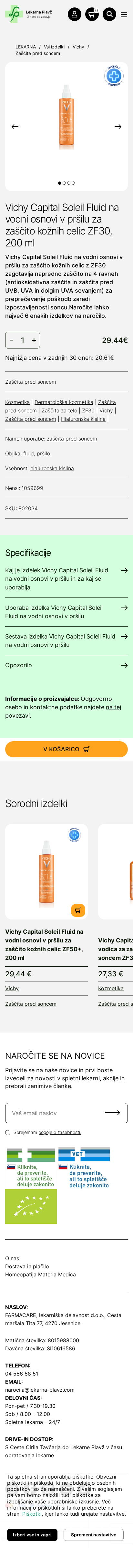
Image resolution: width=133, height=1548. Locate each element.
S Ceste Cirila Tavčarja (33, 1447)
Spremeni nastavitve (93, 1534)
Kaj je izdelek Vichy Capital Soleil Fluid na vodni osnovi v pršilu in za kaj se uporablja (56, 578)
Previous (15, 126)
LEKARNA (25, 46)
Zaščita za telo (59, 410)
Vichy (78, 46)
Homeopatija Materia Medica (40, 1274)
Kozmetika (17, 402)
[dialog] (66, 1505)
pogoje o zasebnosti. (59, 1132)
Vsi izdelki (54, 46)
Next (118, 126)
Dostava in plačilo (27, 1266)
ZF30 (88, 410)
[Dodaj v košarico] (78, 910)
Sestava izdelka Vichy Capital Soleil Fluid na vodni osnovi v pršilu (60, 640)
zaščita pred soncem (72, 438)
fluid (28, 453)
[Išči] (109, 14)
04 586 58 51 (21, 1373)
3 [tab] (68, 183)
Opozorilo (18, 665)
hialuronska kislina (52, 468)
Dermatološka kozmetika (64, 402)
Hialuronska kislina (83, 419)
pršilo (43, 453)
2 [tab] (64, 183)
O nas (12, 1258)
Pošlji (112, 1112)
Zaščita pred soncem (37, 53)
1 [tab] (59, 183)
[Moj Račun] (74, 14)
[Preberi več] (46, 871)
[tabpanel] (66, 115)
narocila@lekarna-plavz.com (40, 1390)
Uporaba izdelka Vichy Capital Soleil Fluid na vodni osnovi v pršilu (54, 611)
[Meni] (124, 14)
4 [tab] (73, 183)
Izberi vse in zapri (32, 1534)
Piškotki (32, 1514)
